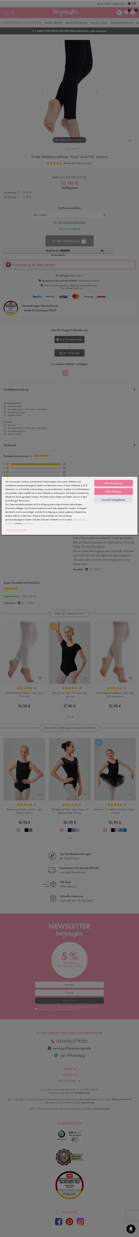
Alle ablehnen (113, 491)
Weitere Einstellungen (16, 530)
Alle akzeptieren (113, 483)
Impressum (27, 523)
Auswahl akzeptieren (113, 500)
